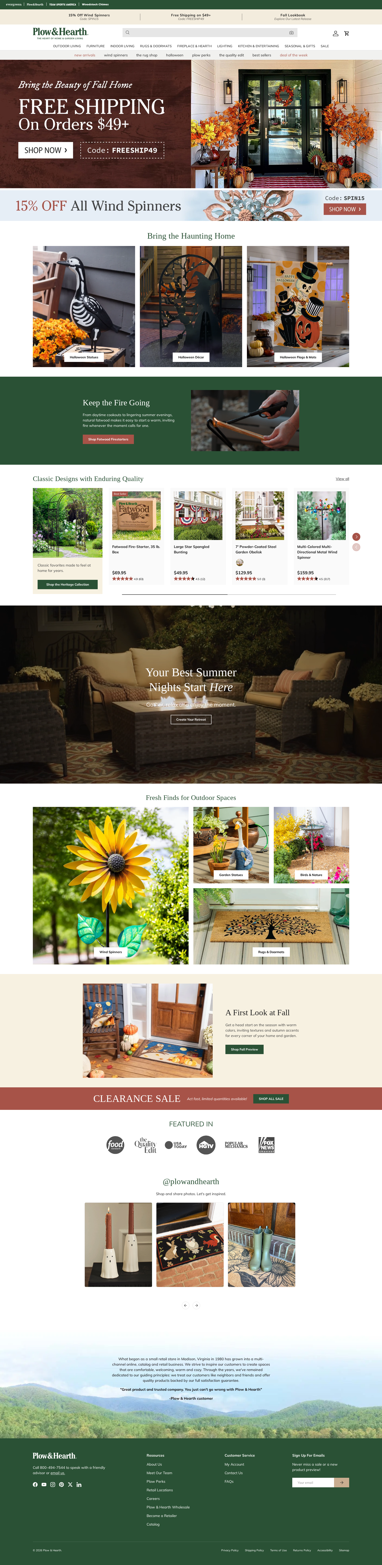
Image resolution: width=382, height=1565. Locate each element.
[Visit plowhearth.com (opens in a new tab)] (35, 4)
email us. (58, 1473)
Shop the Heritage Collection (67, 584)
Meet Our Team (159, 1473)
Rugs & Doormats (156, 46)
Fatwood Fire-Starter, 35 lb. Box (136, 549)
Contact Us (234, 1473)
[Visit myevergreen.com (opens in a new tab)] (13, 4)
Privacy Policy (230, 1550)
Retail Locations (160, 1490)
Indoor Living (122, 46)
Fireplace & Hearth (194, 46)
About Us (154, 1464)
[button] (346, 33)
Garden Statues (231, 875)
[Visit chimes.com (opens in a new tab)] (95, 4)
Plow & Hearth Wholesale (168, 1507)
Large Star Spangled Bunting (191, 549)
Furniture (96, 46)
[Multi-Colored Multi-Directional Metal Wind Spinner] (321, 515)
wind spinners (116, 55)
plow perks (201, 55)
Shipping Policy (254, 1550)
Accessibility (325, 1550)
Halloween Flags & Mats (298, 357)
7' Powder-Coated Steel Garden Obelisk (256, 549)
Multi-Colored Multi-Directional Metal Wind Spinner (317, 552)
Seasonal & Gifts (300, 46)
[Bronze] (240, 562)
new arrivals (84, 55)
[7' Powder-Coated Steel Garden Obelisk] (260, 515)
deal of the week (294, 55)
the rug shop (146, 55)
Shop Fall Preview (244, 1049)
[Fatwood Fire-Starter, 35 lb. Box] (136, 515)
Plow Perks (156, 1481)
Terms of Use (278, 1550)
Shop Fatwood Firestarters (108, 439)
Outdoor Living (67, 46)
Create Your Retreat (191, 719)
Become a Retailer (162, 1515)
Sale (325, 46)
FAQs (229, 1481)
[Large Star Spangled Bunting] (198, 515)
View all (342, 478)
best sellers (261, 55)
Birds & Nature (311, 875)
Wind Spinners (110, 952)
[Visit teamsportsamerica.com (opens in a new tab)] (62, 4)
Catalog (153, 1524)
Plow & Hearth (52, 1550)
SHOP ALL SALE (271, 1099)
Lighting (225, 46)
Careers (153, 1498)
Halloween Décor (191, 357)
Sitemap (344, 1550)
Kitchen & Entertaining (258, 46)
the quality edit (231, 55)
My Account (234, 1464)
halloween (174, 55)
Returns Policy (302, 1550)
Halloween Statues (84, 357)
